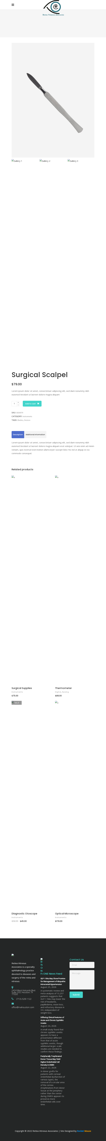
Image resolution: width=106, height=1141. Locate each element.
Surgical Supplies (22, 688)
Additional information (35, 434)
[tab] (18, 434)
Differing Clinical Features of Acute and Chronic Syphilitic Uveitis (52, 1020)
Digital (58, 692)
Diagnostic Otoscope (24, 913)
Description (18, 434)
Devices (27, 420)
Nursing (65, 692)
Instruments (27, 416)
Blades (20, 420)
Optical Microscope (67, 913)
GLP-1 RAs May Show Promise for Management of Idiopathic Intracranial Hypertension (53, 981)
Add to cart (30, 403)
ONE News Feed (52, 973)
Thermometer (63, 688)
